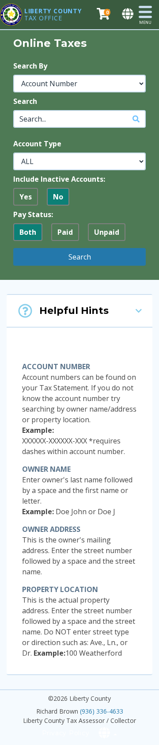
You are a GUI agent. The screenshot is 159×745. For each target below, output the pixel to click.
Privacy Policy (66, 733)
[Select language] (128, 14)
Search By (30, 66)
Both (27, 232)
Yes (25, 197)
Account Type (37, 144)
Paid (65, 232)
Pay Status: (33, 214)
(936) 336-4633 (101, 711)
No (58, 197)
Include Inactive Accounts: (59, 179)
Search (25, 101)
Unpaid (106, 232)
